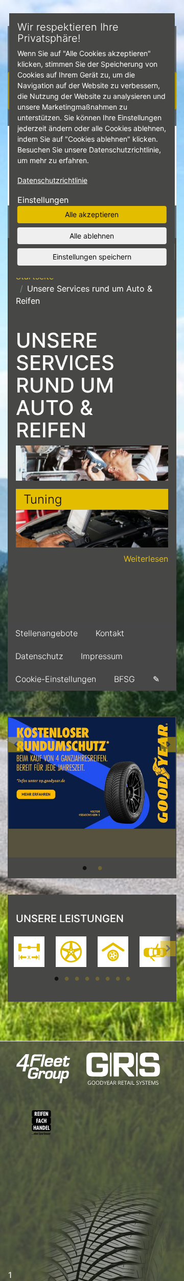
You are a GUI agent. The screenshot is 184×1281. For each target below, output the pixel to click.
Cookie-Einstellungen (55, 679)
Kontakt (110, 633)
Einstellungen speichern (92, 256)
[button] (16, 797)
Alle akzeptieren (92, 214)
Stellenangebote (46, 633)
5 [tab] (97, 978)
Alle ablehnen (92, 235)
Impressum (102, 656)
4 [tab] (87, 978)
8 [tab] (128, 978)
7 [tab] (117, 978)
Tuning (43, 499)
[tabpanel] (92, 787)
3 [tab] (77, 978)
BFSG (124, 679)
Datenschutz (39, 656)
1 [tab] (84, 867)
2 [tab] (100, 867)
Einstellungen (42, 200)
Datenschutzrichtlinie (52, 180)
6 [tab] (107, 978)
